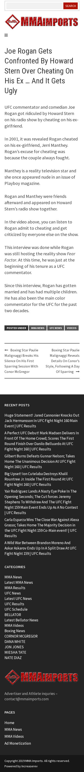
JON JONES (14, 646)
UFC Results (14, 603)
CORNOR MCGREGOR (21, 636)
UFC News (56, 328)
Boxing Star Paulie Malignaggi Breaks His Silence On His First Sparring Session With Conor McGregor (21, 361)
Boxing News (14, 630)
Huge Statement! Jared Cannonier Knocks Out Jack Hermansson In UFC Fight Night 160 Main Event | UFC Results (41, 420)
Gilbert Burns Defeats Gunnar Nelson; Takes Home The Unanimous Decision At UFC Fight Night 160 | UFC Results (39, 461)
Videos (71, 328)
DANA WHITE (14, 641)
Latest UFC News (18, 598)
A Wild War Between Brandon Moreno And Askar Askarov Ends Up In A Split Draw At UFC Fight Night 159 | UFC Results (40, 548)
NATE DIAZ (13, 657)
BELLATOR (12, 614)
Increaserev (30, 766)
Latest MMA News (18, 582)
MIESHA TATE (15, 652)
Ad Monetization (17, 743)
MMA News (37, 328)
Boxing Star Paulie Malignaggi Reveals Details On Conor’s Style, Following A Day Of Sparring (63, 361)
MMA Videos (14, 625)
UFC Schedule (16, 609)
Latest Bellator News (21, 620)
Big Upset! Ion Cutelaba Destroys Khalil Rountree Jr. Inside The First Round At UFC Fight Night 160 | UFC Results (38, 479)
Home (9, 722)
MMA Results (14, 587)
